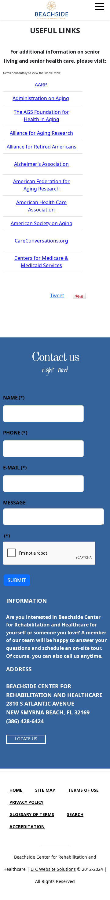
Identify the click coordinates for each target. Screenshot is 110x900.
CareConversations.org (41, 240)
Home (15, 790)
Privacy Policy (26, 802)
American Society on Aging (41, 223)
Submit (17, 580)
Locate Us (26, 738)
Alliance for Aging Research (41, 133)
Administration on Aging (41, 98)
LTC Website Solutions (53, 869)
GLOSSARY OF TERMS (31, 814)
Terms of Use (83, 790)
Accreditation (27, 826)
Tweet (57, 295)
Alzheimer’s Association (41, 164)
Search (75, 814)
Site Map (45, 790)
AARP (41, 84)
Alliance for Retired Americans (41, 146)
